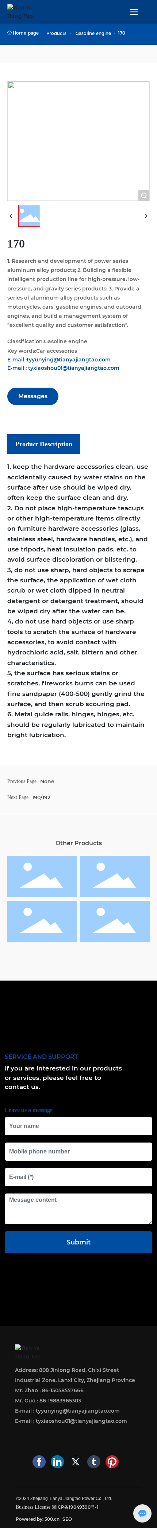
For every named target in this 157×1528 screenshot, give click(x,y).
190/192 (41, 797)
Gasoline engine (93, 33)
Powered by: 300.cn (38, 1519)
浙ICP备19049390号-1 (75, 1507)
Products (56, 33)
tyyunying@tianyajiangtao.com (69, 359)
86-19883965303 (60, 1400)
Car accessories (56, 351)
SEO (67, 1519)
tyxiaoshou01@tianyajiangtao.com (73, 368)
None (47, 781)
